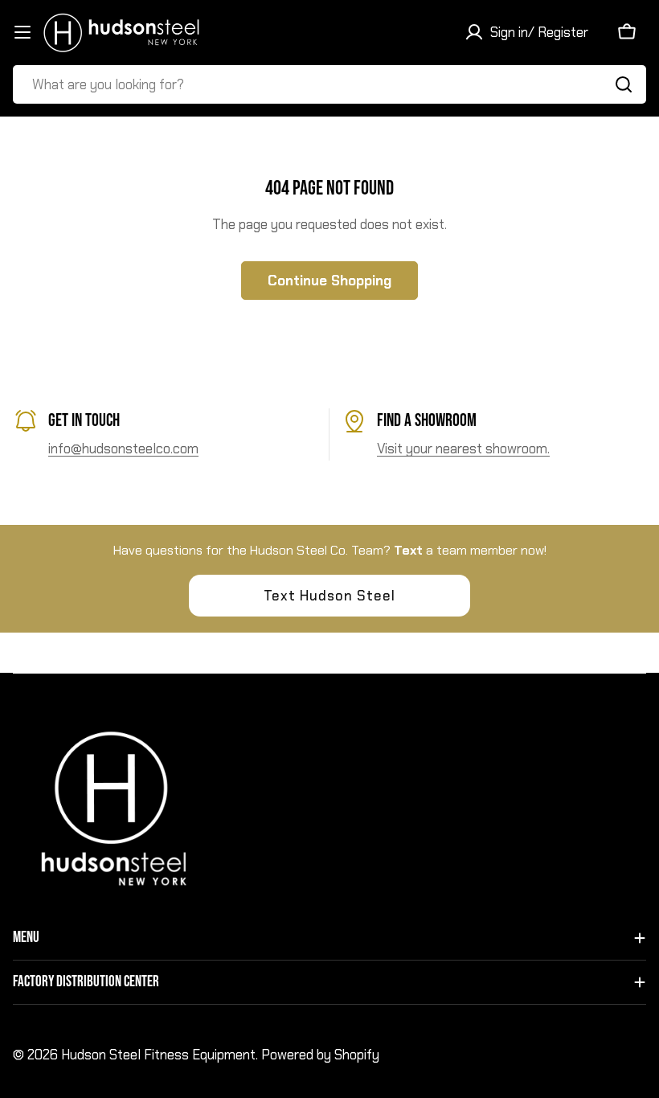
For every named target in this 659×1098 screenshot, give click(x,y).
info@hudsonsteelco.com (123, 448)
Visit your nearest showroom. (463, 448)
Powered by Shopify (320, 1054)
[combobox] (329, 84)
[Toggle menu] (22, 32)
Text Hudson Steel (329, 595)
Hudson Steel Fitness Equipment (158, 1054)
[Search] (623, 84)
